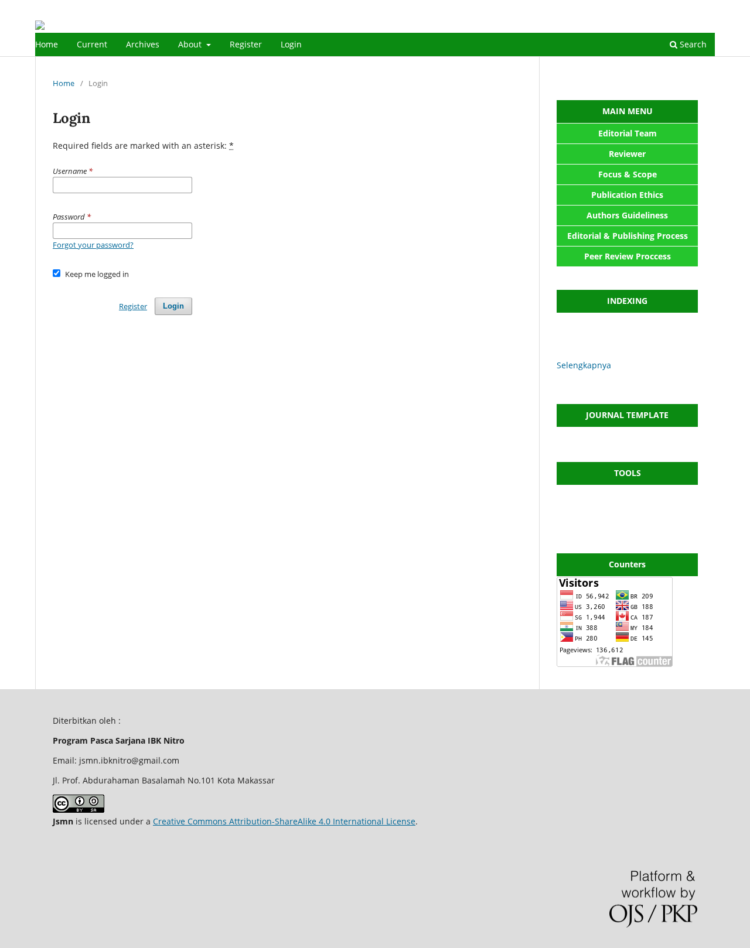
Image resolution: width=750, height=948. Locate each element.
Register (246, 44)
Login (291, 44)
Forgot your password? (93, 244)
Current (92, 44)
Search (692, 44)
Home (46, 44)
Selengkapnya (584, 365)
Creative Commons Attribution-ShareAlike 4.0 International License (284, 821)
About (191, 44)
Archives (142, 44)
